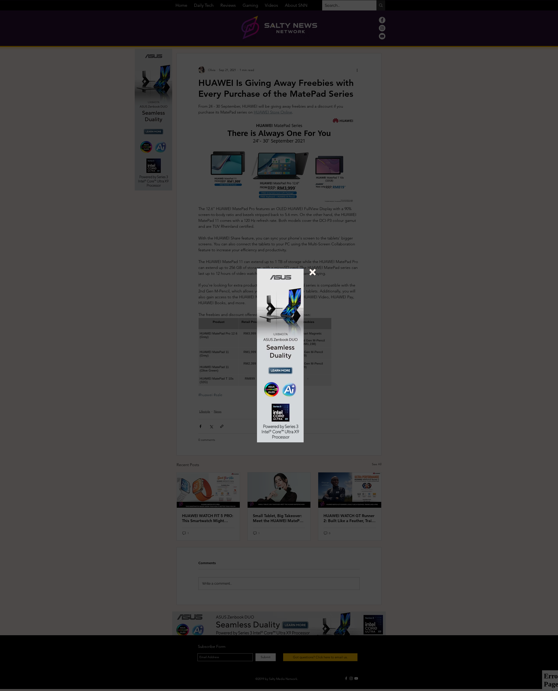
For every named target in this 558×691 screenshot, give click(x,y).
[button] (312, 272)
